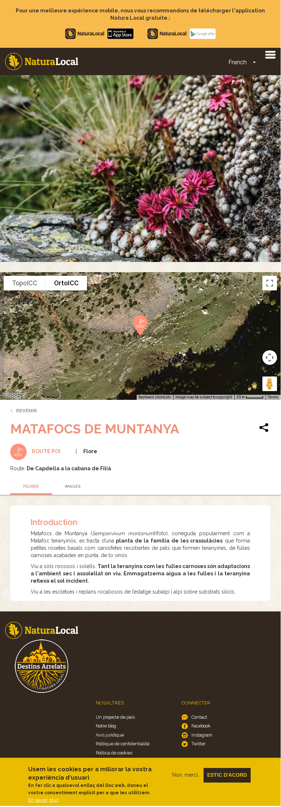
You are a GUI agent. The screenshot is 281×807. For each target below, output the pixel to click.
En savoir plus (43, 800)
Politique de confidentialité (122, 743)
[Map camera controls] (269, 357)
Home (41, 61)
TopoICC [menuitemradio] (24, 283)
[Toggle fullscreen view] (269, 283)
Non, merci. (185, 775)
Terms (273, 397)
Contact (199, 717)
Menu (270, 54)
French (237, 62)
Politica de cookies (114, 753)
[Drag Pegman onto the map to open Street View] (269, 384)
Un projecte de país (115, 717)
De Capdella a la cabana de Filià (69, 468)
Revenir (26, 410)
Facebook (200, 726)
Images (73, 486)
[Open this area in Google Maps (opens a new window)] (14, 395)
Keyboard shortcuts (154, 397)
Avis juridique (110, 735)
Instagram (201, 735)
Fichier (31, 486)
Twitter (198, 743)
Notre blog (106, 726)
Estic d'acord (227, 775)
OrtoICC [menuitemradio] (66, 283)
